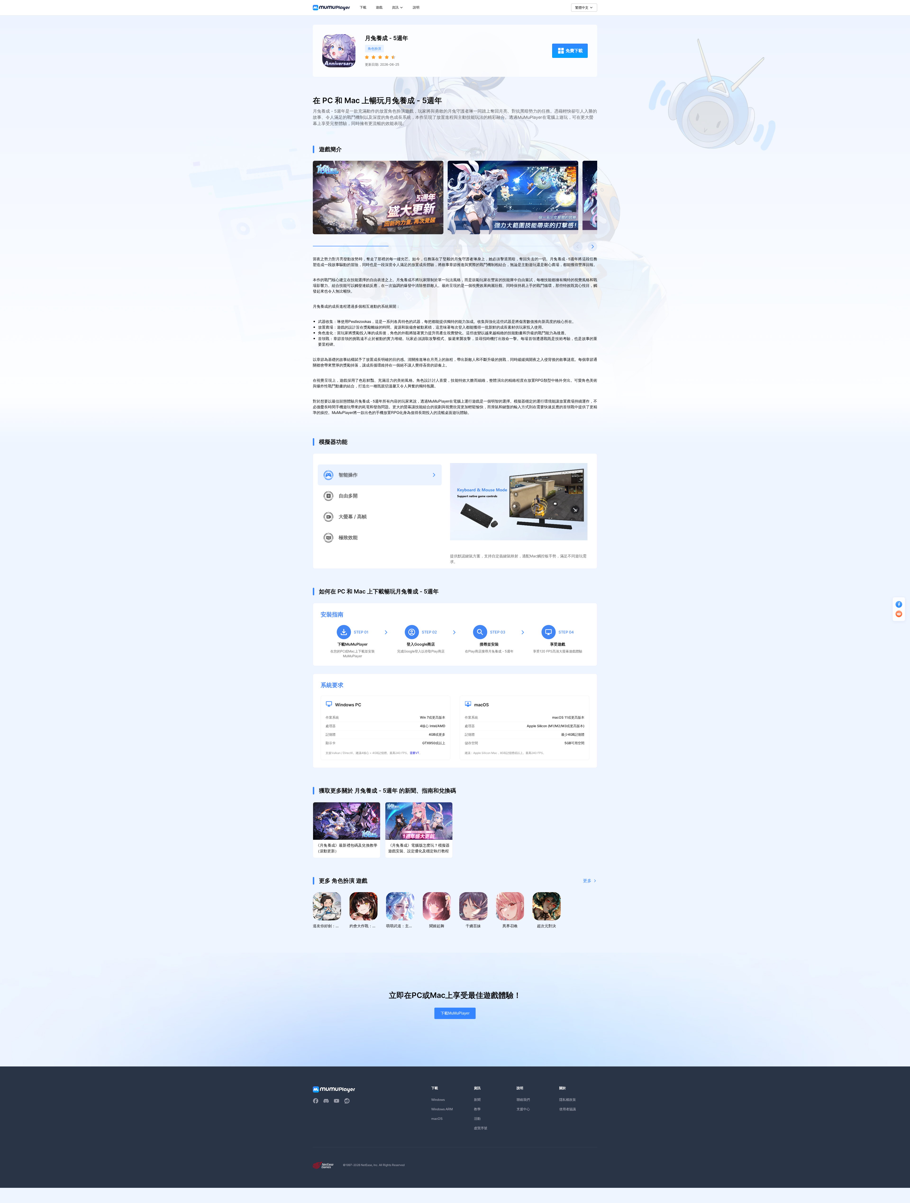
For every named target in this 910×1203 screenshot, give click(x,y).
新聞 (477, 1099)
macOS (436, 1118)
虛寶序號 (480, 1128)
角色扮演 (374, 48)
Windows (438, 1100)
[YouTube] (336, 1101)
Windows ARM (442, 1109)
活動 (477, 1118)
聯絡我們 (523, 1099)
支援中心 (523, 1109)
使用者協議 (567, 1109)
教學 (477, 1109)
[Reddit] (347, 1101)
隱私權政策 (567, 1099)
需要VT (414, 753)
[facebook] (315, 1101)
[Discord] (326, 1101)
